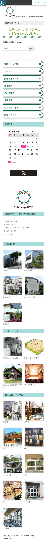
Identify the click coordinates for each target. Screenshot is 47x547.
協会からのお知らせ (13, 221)
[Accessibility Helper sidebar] (3, 3)
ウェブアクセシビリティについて (18, 228)
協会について (11, 224)
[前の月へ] (28, 131)
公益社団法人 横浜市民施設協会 (29, 16)
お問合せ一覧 (11, 231)
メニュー (41, 2)
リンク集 (9, 234)
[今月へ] (32, 131)
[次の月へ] (37, 131)
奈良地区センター (21, 535)
